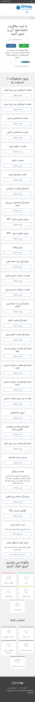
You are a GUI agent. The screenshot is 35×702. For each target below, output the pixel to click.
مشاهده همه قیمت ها (21, 66)
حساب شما (26, 637)
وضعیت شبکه (8, 583)
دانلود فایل (8, 596)
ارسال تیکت (17, 610)
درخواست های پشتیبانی (9, 651)
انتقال (24, 46)
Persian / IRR (16, 683)
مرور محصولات (17, 95)
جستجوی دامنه (17, 534)
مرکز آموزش (26, 596)
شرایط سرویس (12, 688)
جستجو (11, 46)
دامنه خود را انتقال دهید (17, 554)
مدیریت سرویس (8, 637)
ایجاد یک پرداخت (17, 666)
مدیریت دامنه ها (26, 650)
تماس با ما (23, 688)
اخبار (26, 583)
